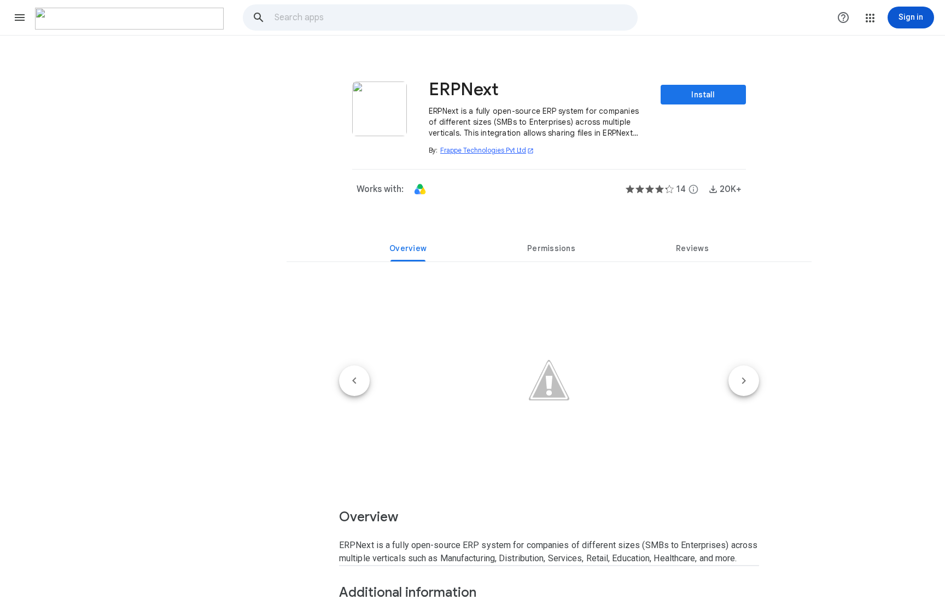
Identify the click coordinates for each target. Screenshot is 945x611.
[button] (20, 17)
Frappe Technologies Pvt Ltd (487, 150)
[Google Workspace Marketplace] (129, 19)
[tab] (408, 248)
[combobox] (455, 17)
